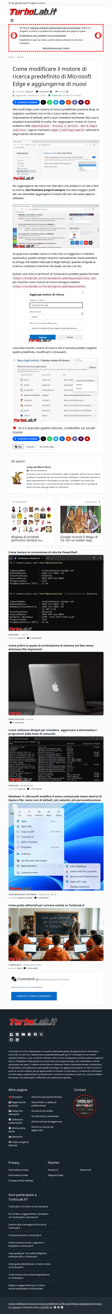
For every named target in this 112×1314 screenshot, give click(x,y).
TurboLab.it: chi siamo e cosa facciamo (28, 1206)
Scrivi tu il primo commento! (34, 996)
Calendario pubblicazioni (15, 1121)
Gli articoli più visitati (42, 1110)
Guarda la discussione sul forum (54, 979)
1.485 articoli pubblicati (38, 470)
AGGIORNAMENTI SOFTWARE (22, 894)
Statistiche (17, 1136)
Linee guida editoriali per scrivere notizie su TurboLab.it (46, 905)
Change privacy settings (20, 1180)
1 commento (35, 788)
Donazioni (16, 1096)
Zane (19, 968)
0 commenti (18, 722)
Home (11, 57)
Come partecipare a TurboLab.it (24, 1235)
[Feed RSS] (17, 1034)
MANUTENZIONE (16, 719)
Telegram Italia (55, 1175)
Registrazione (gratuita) (17, 1104)
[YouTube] (23, 1034)
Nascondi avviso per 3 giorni (56, 48)
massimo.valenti (25, 897)
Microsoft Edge (46, 446)
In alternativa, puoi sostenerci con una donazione (43, 35)
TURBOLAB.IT (15, 964)
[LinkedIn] (17, 1040)
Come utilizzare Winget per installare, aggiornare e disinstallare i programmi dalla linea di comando (52, 732)
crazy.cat (29, 91)
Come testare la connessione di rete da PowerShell (42, 552)
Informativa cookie (18, 1175)
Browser (20, 57)
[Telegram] (29, 1034)
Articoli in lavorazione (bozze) (46, 1096)
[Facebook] (35, 1034)
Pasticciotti (85, 1169)
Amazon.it (53, 1169)
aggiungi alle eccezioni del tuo (55, 27)
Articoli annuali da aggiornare (46, 1121)
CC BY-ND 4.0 (45, 1307)
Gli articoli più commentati (45, 1116)
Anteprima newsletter (15, 1112)
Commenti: (44, 91)
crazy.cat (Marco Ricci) (39, 467)
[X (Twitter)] (41, 1034)
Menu (12, 20)
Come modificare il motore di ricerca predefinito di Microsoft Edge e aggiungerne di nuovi (55, 1303)
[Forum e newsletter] (11, 1034)
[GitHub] (11, 1040)
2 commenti (35, 638)
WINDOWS (13, 634)
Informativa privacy (18, 1169)
